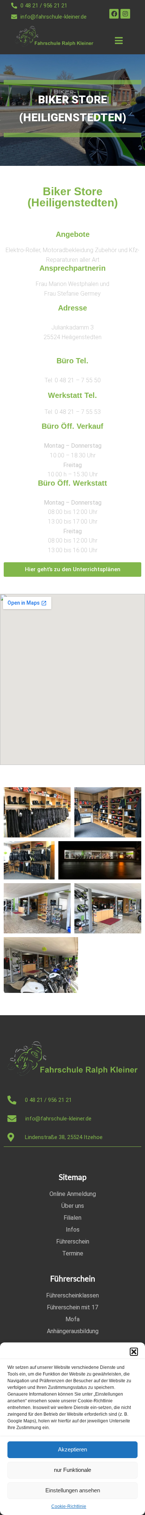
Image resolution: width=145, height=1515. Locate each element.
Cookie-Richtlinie (68, 1506)
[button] (134, 1351)
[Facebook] (114, 14)
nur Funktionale (72, 1470)
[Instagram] (125, 14)
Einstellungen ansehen (72, 1490)
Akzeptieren (72, 1449)
